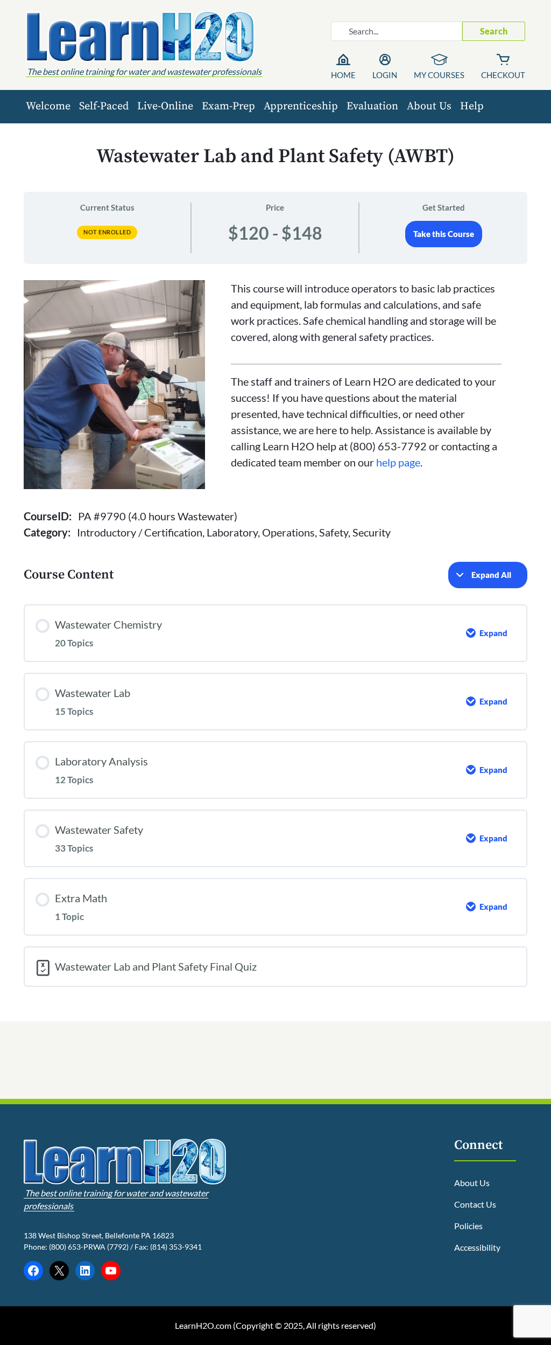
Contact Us (475, 1204)
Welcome (48, 106)
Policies (468, 1226)
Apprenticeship (301, 106)
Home (343, 75)
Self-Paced (104, 106)
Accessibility (477, 1247)
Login (384, 75)
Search (493, 31)
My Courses (439, 75)
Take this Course (443, 234)
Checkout (503, 75)
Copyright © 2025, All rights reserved (304, 1325)
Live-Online (165, 106)
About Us (429, 106)
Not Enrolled (107, 231)
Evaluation (372, 106)
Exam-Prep (228, 106)
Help (472, 106)
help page (398, 462)
